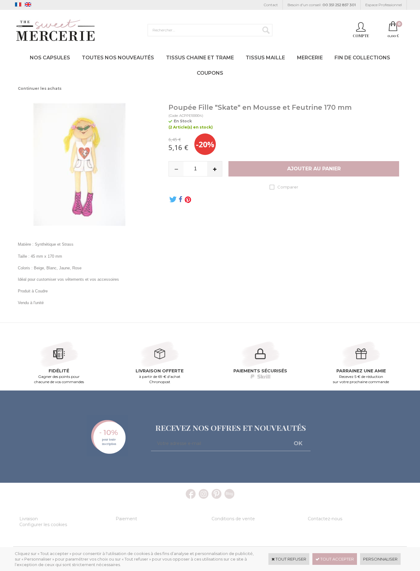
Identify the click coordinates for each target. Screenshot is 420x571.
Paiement (126, 518)
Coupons (210, 73)
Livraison (28, 518)
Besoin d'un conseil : (321, 4)
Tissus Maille (265, 58)
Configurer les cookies (43, 524)
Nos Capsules (50, 58)
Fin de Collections (362, 58)
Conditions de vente (233, 518)
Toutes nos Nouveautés (118, 58)
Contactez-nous (325, 518)
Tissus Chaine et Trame (200, 58)
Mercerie (310, 58)
